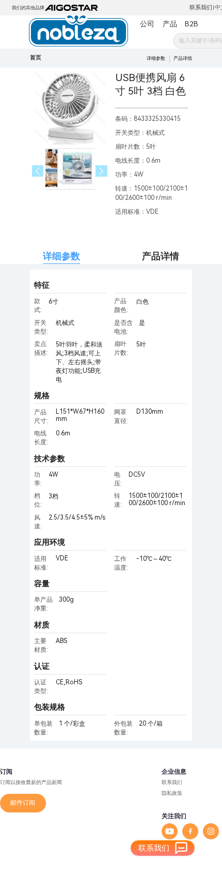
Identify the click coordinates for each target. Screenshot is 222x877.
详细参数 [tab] (61, 255)
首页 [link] (35, 57)
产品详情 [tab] (160, 255)
